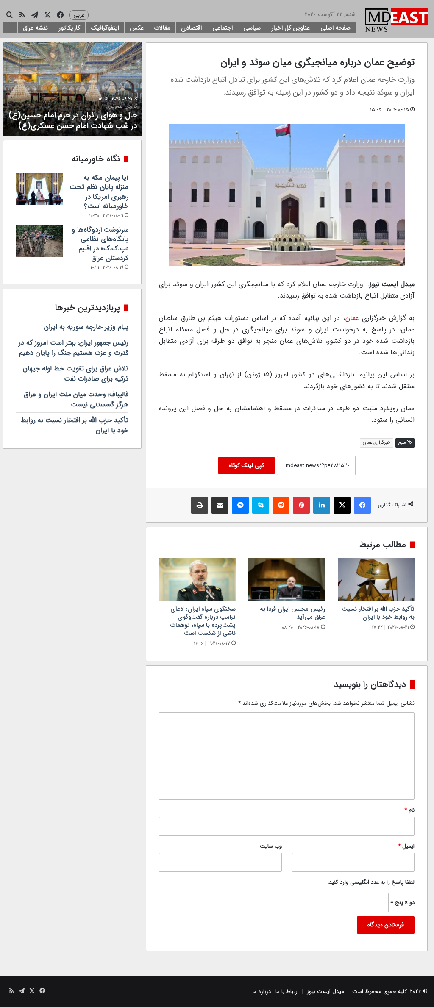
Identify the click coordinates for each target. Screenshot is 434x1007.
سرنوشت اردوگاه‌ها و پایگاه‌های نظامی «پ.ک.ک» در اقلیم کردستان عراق (100, 244)
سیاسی (252, 28)
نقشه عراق (35, 28)
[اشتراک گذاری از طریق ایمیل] (219, 505)
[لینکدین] (321, 505)
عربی (78, 15)
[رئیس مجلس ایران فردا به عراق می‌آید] (286, 579)
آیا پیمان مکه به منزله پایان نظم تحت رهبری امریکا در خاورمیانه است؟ (99, 191)
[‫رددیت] (281, 505)
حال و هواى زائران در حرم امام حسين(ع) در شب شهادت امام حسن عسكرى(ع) (72, 117)
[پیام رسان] (240, 505)
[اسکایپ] (260, 505)
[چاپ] (199, 505)
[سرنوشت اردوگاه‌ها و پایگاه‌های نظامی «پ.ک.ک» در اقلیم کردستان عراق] (39, 241)
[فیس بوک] (362, 505)
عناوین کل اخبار (290, 28)
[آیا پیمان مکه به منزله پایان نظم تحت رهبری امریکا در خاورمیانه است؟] (39, 189)
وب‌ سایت (271, 846)
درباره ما (262, 991)
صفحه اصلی (335, 28)
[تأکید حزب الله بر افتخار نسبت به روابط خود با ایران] (376, 579)
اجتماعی (222, 28)
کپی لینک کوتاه (246, 465)
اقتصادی (191, 28)
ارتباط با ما (287, 991)
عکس (137, 28)
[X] (342, 505)
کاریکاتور (69, 28)
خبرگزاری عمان (376, 442)
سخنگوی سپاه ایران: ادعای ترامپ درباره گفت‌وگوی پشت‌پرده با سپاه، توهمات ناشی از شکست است (203, 621)
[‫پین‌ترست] (301, 505)
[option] (72, 89)
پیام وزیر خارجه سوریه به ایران (86, 327)
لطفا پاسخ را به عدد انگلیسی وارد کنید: (371, 882)
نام (409, 810)
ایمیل (406, 846)
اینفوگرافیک (105, 28)
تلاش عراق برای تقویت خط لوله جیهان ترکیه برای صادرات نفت (75, 373)
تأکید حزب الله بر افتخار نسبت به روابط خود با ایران (378, 613)
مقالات (162, 28)
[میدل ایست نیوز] (396, 21)
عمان (352, 318)
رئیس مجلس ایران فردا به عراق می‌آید (292, 613)
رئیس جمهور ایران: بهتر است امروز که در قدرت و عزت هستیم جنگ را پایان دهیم (73, 347)
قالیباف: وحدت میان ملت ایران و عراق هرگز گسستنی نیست (76, 399)
